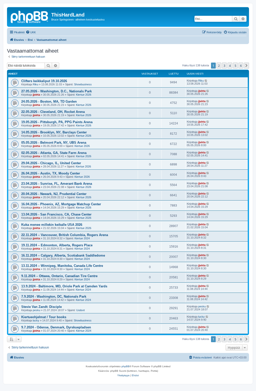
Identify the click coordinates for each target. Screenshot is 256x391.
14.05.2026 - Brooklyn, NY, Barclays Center (54, 132)
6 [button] (241, 65)
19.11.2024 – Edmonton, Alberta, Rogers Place (56, 245)
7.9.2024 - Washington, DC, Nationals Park (53, 296)
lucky (36, 320)
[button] (246, 66)
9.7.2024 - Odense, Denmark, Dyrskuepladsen (56, 327)
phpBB (126, 366)
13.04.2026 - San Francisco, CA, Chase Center (56, 214)
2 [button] (219, 65)
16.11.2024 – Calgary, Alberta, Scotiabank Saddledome (63, 255)
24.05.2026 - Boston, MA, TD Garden (49, 101)
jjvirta (36, 94)
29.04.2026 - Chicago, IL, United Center (51, 163)
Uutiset (80, 310)
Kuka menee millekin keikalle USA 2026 (51, 225)
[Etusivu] (29, 16)
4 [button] (230, 65)
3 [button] (224, 65)
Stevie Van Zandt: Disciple (41, 307)
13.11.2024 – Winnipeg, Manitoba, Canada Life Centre (62, 266)
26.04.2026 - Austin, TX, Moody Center (50, 173)
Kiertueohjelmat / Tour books (43, 317)
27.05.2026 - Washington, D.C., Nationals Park (56, 91)
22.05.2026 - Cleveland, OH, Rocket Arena (53, 112)
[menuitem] (31, 32)
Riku (35, 84)
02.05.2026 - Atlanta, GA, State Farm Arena (53, 153)
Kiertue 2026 (83, 94)
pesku (36, 310)
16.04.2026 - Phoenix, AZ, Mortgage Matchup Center (61, 204)
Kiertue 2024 (82, 238)
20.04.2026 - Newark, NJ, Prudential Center (53, 194)
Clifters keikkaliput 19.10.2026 (44, 81)
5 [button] (235, 65)
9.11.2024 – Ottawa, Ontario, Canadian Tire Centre (59, 276)
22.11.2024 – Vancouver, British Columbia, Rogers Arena (64, 235)
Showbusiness (83, 84)
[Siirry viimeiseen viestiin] (206, 80)
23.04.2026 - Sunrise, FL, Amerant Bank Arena (56, 183)
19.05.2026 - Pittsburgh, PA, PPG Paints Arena (56, 122)
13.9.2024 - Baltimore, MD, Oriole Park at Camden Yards (64, 286)
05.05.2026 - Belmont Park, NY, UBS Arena (53, 142)
